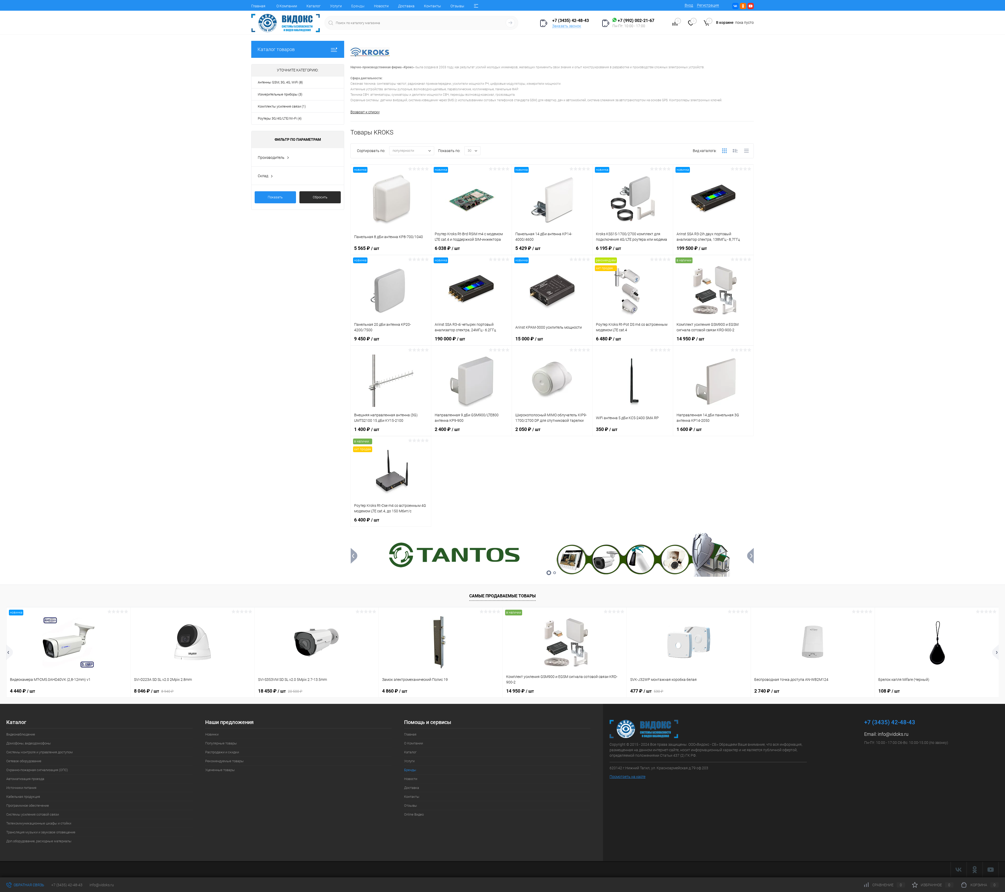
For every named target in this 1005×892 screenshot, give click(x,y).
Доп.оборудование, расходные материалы (38, 841)
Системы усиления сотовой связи (32, 814)
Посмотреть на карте (627, 777)
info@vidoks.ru (893, 734)
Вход (689, 5)
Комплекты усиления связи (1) (282, 106)
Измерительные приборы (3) (280, 94)
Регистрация (708, 5)
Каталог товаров (276, 49)
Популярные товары (221, 743)
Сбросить (320, 197)
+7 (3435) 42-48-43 (66, 885)
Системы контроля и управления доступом (39, 752)
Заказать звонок (566, 26)
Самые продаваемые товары (502, 595)
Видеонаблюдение (20, 734)
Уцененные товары (220, 770)
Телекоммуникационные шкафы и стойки (38, 823)
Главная (258, 6)
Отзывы (457, 6)
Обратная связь (28, 885)
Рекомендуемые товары (224, 761)
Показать (275, 197)
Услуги (336, 6)
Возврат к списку (365, 112)
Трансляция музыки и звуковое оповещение (40, 832)
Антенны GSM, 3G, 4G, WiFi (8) (280, 82)
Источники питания (21, 788)
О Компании (286, 6)
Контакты (432, 6)
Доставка (406, 6)
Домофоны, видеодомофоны (28, 743)
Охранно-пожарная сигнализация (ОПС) (37, 770)
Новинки (212, 734)
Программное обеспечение (27, 805)
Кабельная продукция (23, 797)
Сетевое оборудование (23, 761)
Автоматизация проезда (25, 779)
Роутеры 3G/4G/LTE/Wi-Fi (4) (280, 118)
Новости (381, 6)
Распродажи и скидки (222, 752)
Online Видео (414, 814)
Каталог (313, 6)
